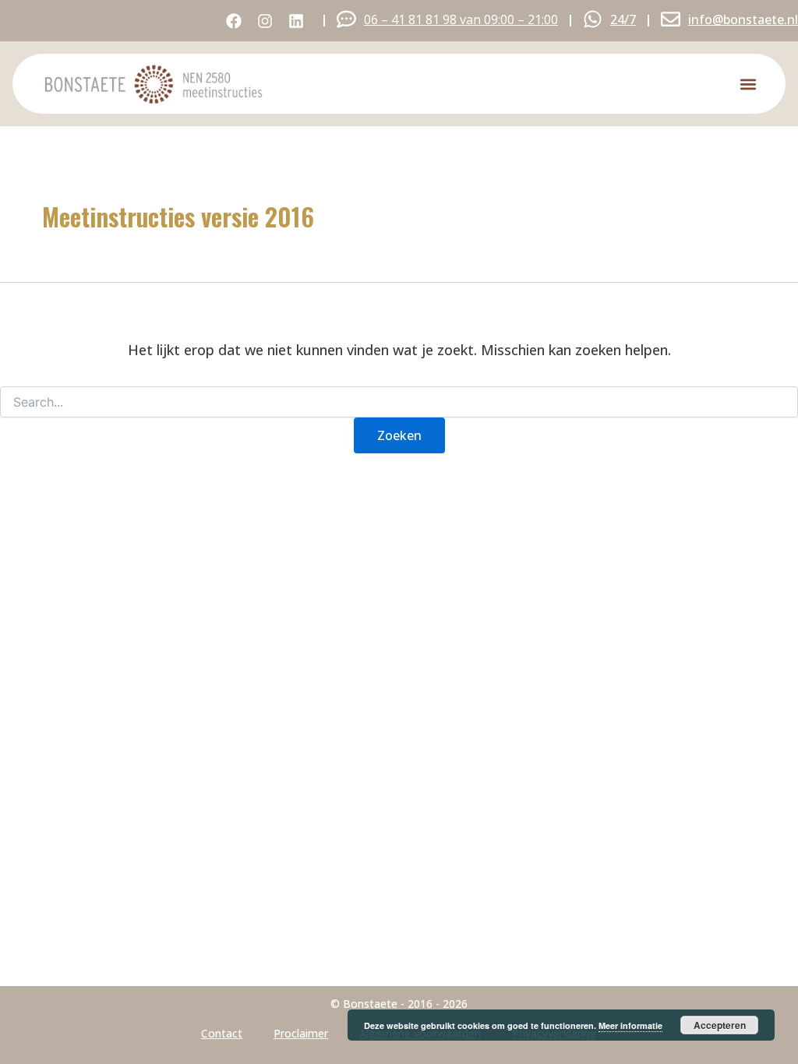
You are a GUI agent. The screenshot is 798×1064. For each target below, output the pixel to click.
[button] (748, 84)
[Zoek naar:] (399, 402)
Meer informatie (630, 1025)
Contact (221, 1033)
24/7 (623, 19)
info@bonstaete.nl (743, 19)
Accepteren (720, 1025)
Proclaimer (301, 1033)
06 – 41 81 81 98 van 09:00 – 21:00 (461, 19)
